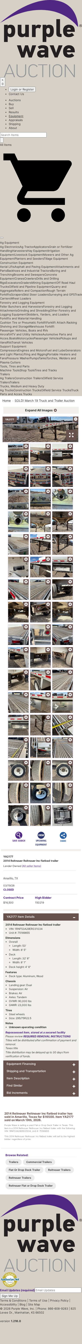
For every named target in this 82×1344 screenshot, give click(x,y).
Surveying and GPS (62, 294)
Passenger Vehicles (47, 338)
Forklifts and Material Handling (21, 318)
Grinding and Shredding (33, 310)
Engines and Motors (32, 350)
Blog (22, 1304)
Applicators (41, 246)
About (13, 128)
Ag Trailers (7, 378)
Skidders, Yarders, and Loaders (47, 314)
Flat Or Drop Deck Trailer (24, 1169)
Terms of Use (38, 1300)
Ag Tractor (27, 246)
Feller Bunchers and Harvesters (21, 306)
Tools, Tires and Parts (15, 366)
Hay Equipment (37, 250)
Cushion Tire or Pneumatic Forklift (23, 322)
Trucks (27, 394)
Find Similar (15, 1085)
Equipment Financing (21, 1064)
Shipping (15, 124)
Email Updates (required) (17, 1290)
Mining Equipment (43, 282)
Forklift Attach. (56, 322)
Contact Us (16, 94)
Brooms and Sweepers (29, 274)
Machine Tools (10, 370)
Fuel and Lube (55, 350)
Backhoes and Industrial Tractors (29, 270)
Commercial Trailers (39, 1162)
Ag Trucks (7, 390)
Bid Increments (17, 1092)
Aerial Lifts (7, 266)
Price (13, 897)
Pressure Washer (18, 358)
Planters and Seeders (29, 258)
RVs (9, 342)
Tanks (42, 358)
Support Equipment (13, 346)
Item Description (18, 1078)
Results (14, 112)
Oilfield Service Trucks (56, 390)
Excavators (13, 282)
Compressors (9, 350)
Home (6, 400)
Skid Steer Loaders (36, 294)
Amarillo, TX (10, 878)
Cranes (19, 278)
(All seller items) (31, 866)
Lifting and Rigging (34, 354)
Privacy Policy (59, 1300)
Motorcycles (25, 338)
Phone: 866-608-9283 (52, 1308)
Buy (11, 104)
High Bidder (43, 897)
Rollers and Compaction (30, 290)
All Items (6, 144)
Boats (13, 338)
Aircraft (5, 334)
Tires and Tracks (46, 370)
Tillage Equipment (56, 258)
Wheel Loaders (21, 298)
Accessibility (8, 1304)
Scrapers (17, 294)
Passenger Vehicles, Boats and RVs (24, 330)
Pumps (34, 358)
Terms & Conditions (13, 1300)
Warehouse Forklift (41, 326)
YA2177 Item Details (21, 916)
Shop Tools (27, 370)
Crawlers (30, 278)
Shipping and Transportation (26, 1071)
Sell (11, 108)
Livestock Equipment (29, 254)
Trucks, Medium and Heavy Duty (22, 386)
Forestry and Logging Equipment (22, 302)
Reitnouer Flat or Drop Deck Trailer (31, 1185)
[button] (41, 227)
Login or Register (22, 89)
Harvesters (19, 250)
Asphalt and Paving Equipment (35, 266)
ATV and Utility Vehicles (26, 334)
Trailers (5, 374)
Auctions (15, 100)
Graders (26, 282)
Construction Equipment (16, 262)
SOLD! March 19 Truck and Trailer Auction (45, 400)
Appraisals (16, 120)
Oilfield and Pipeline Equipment (30, 286)
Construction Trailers (28, 378)
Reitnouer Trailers (59, 1169)
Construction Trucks (27, 390)
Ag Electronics (10, 246)
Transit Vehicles (22, 342)
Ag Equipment (9, 242)
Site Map (34, 1304)
